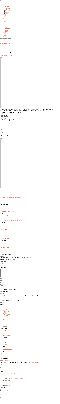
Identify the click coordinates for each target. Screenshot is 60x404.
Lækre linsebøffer (6, 339)
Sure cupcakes (3, 243)
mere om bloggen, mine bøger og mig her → (36, 362)
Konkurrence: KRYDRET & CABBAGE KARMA (13, 378)
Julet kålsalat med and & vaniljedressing (11, 373)
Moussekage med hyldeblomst (7, 211)
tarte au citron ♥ (4, 229)
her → (44, 295)
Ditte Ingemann (4, 55)
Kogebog (4, 317)
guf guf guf (5, 330)
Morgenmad (7, 10)
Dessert (6, 7)
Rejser (4, 320)
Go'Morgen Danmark (7, 314)
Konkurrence (5, 318)
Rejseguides (5, 14)
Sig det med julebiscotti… (6, 215)
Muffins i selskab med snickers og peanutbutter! (11, 220)
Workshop (5, 326)
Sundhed (4, 322)
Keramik (4, 17)
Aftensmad (7, 5)
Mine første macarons (5, 238)
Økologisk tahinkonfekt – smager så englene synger (13, 382)
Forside (4, 2)
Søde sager (7, 12)
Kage (6, 9)
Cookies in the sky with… (6, 206)
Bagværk (7, 6)
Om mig (4, 16)
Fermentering (7, 8)
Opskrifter (5, 4)
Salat (6, 11)
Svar (1, 265)
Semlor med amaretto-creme (7, 233)
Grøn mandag (5, 315)
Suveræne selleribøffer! (7, 349)
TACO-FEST (5, 344)
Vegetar (6, 13)
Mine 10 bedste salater (7, 335)
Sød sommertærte (4, 247)
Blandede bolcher (6, 311)
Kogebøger (5, 15)
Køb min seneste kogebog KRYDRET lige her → (9, 369)
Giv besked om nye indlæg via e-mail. (9, 289)
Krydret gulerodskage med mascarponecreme (11, 224)
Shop (4, 18)
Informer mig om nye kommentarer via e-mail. (10, 287)
